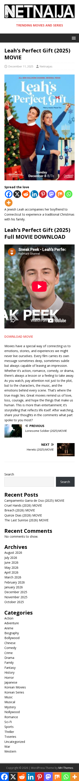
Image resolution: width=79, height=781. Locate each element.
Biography (11, 633)
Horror (9, 677)
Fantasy (10, 667)
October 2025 (14, 602)
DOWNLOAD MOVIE (18, 336)
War (7, 746)
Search (9, 474)
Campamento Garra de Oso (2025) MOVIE (34, 500)
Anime (8, 628)
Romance (11, 717)
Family (9, 662)
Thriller (9, 732)
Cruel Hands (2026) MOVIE (23, 505)
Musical (9, 702)
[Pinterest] (43, 194)
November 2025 (15, 597)
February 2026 (14, 582)
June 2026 (11, 562)
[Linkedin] (34, 194)
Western (10, 751)
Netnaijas (46, 66)
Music (8, 697)
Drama (9, 658)
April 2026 (11, 572)
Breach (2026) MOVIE (19, 510)
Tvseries (10, 736)
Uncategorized (14, 742)
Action (8, 618)
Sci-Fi (8, 722)
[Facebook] (9, 194)
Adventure (11, 623)
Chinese (10, 643)
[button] (73, 38)
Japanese (10, 682)
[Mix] (60, 194)
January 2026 (13, 587)
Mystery (10, 707)
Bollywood (12, 638)
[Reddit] (26, 194)
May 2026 (11, 567)
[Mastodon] (51, 194)
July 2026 (10, 557)
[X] (17, 194)
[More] (9, 203)
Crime (8, 653)
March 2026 (12, 577)
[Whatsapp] (68, 194)
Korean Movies (15, 687)
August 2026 (13, 552)
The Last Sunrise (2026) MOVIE (26, 520)
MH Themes (65, 768)
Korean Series (14, 692)
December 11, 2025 (20, 66)
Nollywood (12, 712)
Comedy (10, 648)
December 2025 (15, 592)
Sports (9, 727)
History (9, 672)
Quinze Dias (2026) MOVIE (23, 515)
